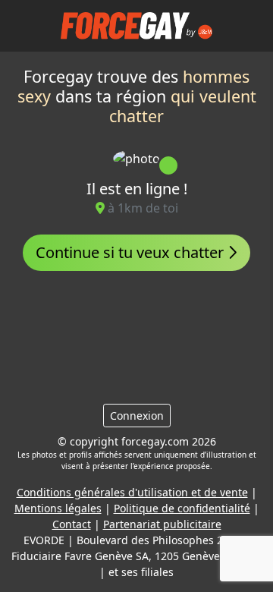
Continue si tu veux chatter (132, 252)
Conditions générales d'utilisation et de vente (132, 492)
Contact (71, 524)
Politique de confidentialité (182, 508)
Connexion (137, 415)
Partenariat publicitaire (162, 524)
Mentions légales (58, 508)
